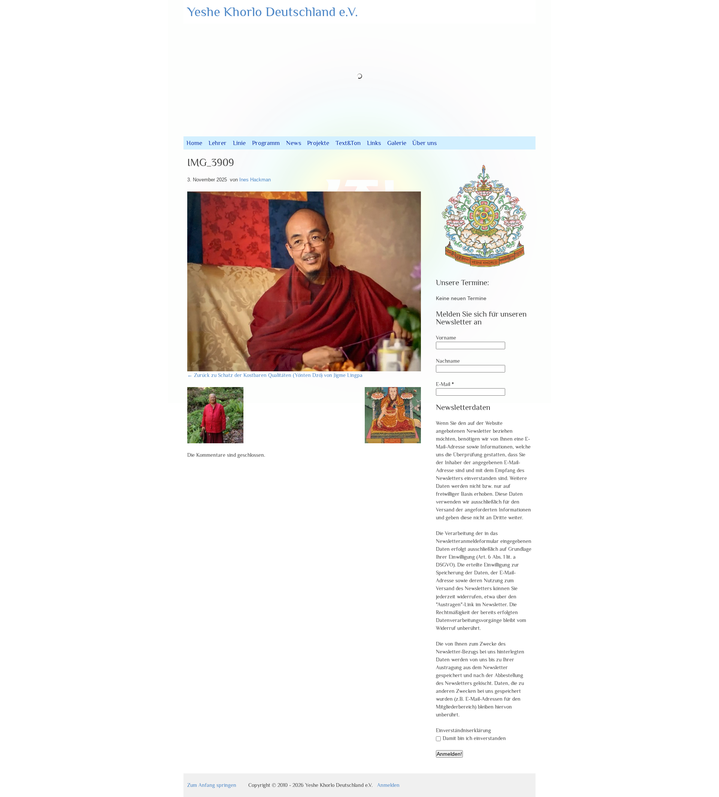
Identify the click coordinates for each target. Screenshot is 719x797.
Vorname (446, 338)
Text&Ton (348, 143)
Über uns (424, 143)
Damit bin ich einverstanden (474, 738)
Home (194, 143)
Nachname (448, 361)
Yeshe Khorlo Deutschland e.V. (272, 11)
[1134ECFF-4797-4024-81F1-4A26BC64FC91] (215, 441)
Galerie (396, 143)
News (293, 143)
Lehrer (218, 143)
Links (374, 143)
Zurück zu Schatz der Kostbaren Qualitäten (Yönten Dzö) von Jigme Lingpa (274, 375)
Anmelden (388, 785)
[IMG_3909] (307, 369)
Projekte (318, 143)
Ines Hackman (255, 179)
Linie (239, 143)
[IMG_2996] (393, 441)
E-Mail (445, 384)
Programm (266, 143)
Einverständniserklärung (463, 730)
